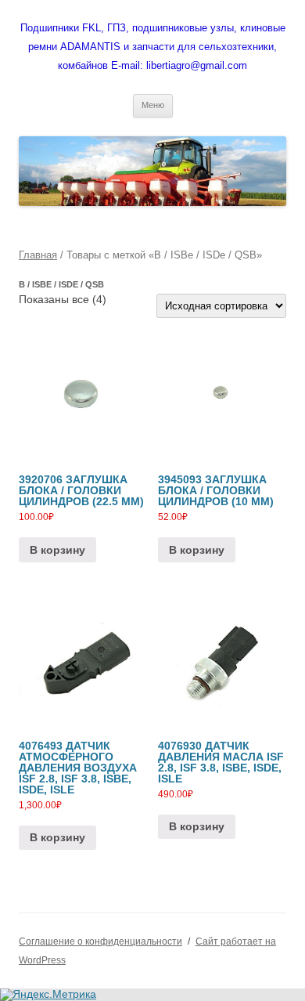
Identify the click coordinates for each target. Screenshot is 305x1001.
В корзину (57, 550)
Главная (38, 255)
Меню (153, 105)
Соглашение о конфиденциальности (100, 941)
